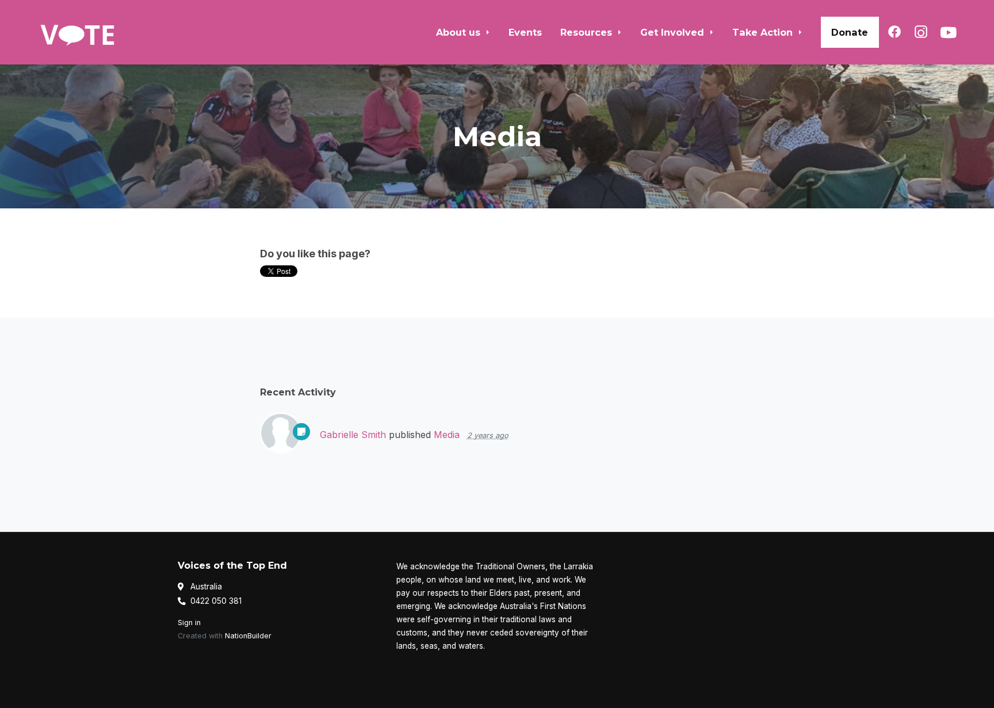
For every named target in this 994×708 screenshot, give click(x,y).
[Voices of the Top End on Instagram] (921, 32)
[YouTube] (948, 32)
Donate (849, 32)
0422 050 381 (216, 601)
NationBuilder (248, 635)
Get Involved (673, 32)
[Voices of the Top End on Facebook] (894, 32)
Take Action (764, 32)
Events (525, 32)
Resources (587, 32)
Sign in (189, 622)
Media (447, 434)
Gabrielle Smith (353, 434)
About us (459, 32)
